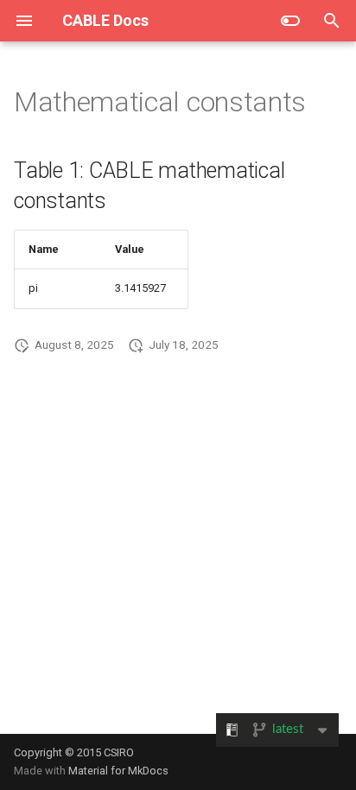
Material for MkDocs (118, 770)
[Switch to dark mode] (290, 20)
